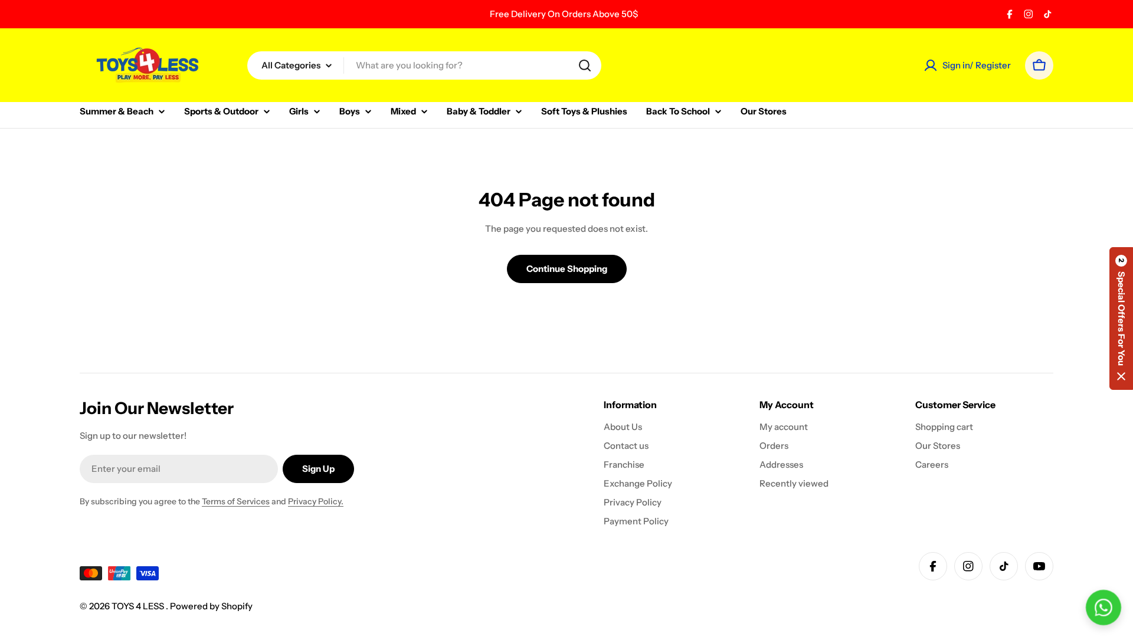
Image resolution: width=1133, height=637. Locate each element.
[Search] (585, 65)
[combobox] (424, 65)
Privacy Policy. (315, 501)
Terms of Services (236, 501)
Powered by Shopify (211, 606)
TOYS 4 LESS (139, 606)
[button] (1121, 318)
